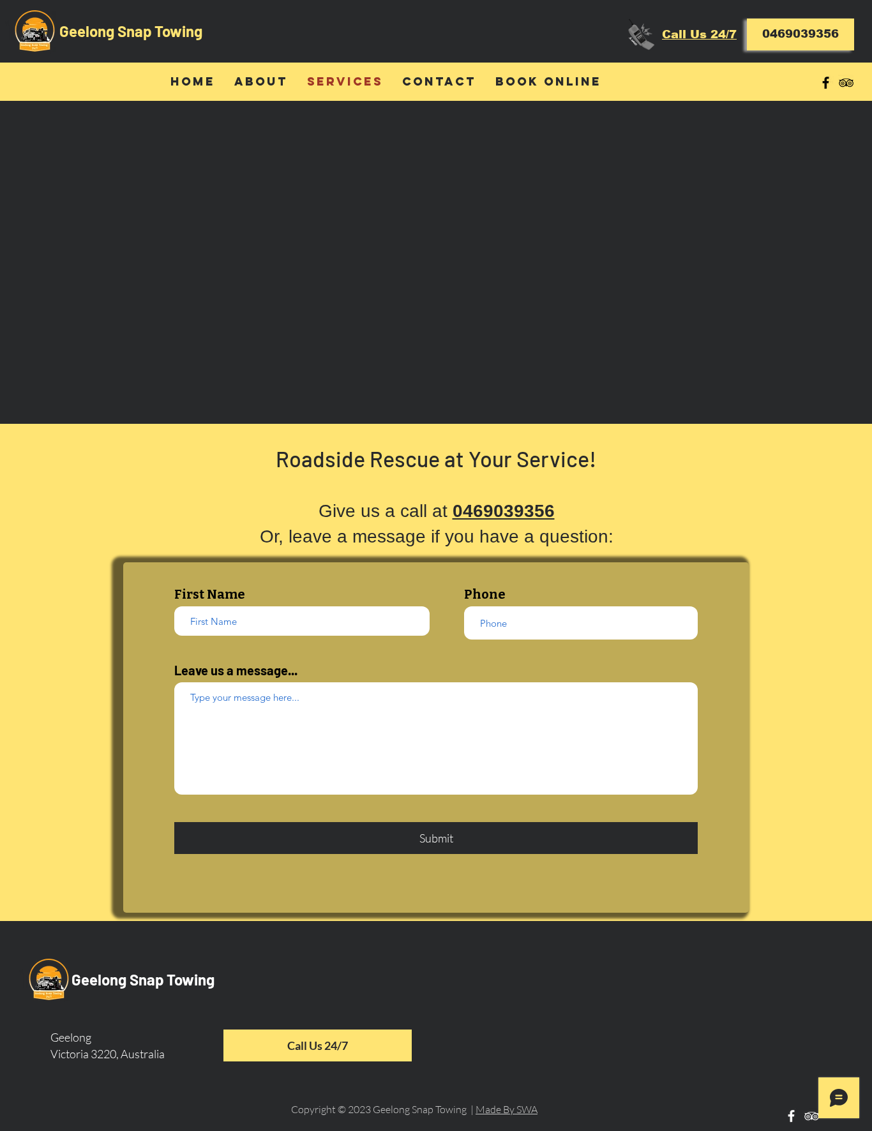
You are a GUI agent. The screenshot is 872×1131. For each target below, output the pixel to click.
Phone (485, 594)
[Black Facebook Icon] (826, 83)
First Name (209, 594)
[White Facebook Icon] (791, 1116)
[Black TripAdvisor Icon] (846, 83)
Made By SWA (506, 1109)
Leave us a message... (235, 670)
